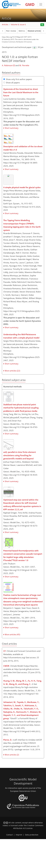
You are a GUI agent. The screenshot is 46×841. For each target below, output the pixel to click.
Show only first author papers (19, 79)
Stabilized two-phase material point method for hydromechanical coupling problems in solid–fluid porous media (20, 407)
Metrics (22, 31)
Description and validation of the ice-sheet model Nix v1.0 (23, 148)
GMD (29, 4)
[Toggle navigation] (40, 4)
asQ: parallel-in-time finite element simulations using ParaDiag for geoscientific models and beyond (19, 455)
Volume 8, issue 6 (18, 24)
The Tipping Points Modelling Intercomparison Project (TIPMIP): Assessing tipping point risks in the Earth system (22, 225)
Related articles (34, 31)
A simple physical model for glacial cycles (22, 187)
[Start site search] (42, 24)
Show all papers (13, 82)
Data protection (31, 835)
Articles (5, 24)
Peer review (11, 31)
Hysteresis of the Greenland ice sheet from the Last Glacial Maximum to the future (20, 92)
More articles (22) (12, 370)
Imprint (19, 835)
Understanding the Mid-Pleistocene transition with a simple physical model (21, 336)
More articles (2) (12, 754)
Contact (9, 835)
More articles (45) (12, 634)
